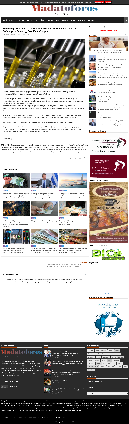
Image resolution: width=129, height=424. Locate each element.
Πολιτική (120, 363)
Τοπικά (72, 20)
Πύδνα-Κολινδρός (93, 366)
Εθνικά (50, 20)
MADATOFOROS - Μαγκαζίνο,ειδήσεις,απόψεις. (27, 417)
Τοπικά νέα (110, 366)
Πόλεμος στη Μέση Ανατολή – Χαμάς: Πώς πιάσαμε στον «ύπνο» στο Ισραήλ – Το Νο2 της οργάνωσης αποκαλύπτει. (112, 115)
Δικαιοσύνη (91, 357)
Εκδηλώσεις (106, 357)
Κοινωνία (96, 360)
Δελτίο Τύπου (102, 354)
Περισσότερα (99, 2)
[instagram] (59, 422)
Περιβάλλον (81, 20)
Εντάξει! (108, 2)
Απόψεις (12, 20)
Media (97, 350)
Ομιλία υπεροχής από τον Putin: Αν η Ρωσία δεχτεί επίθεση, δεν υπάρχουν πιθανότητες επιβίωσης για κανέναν (113, 59)
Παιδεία (99, 363)
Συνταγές (91, 20)
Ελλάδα (5, 190)
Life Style (64, 20)
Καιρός (90, 360)
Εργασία (120, 357)
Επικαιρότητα (63, 190)
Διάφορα (110, 354)
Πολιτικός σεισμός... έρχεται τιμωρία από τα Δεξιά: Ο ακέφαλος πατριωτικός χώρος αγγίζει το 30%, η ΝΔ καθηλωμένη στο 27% (67, 363)
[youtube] (62, 422)
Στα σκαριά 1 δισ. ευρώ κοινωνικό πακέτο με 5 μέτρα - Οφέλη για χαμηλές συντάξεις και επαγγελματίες (72, 222)
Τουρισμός (118, 366)
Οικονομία (116, 360)
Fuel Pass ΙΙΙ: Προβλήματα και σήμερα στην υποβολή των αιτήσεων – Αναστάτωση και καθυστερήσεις (15, 250)
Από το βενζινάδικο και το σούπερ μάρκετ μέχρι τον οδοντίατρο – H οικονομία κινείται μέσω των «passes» (73, 250)
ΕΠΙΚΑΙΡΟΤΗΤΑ (32, 20)
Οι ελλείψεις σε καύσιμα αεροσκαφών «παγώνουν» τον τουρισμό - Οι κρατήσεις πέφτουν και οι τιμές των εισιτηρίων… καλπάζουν (112, 75)
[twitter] (56, 422)
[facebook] (52, 422)
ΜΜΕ (109, 360)
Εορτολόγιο (107, 293)
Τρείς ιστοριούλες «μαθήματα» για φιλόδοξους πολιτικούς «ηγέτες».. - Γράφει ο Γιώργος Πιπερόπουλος (111, 67)
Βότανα (117, 350)
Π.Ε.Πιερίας (91, 363)
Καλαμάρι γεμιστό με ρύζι (59, 380)
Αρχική (4, 20)
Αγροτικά (103, 350)
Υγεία (57, 20)
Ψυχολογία (91, 370)
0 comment (26, 34)
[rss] (66, 422)
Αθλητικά (21, 20)
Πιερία (113, 363)
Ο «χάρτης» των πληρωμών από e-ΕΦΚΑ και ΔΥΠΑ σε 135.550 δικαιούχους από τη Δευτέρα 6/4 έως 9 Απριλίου (44, 250)
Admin (64, 417)
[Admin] (69, 420)
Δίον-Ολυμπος (92, 354)
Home (61, 246)
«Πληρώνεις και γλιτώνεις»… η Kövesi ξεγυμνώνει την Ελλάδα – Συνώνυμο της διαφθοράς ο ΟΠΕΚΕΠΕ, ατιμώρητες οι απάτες (112, 107)
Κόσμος (42, 20)
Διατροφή (117, 354)
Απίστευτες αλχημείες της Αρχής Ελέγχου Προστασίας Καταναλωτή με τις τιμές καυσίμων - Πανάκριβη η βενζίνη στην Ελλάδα (68, 390)
